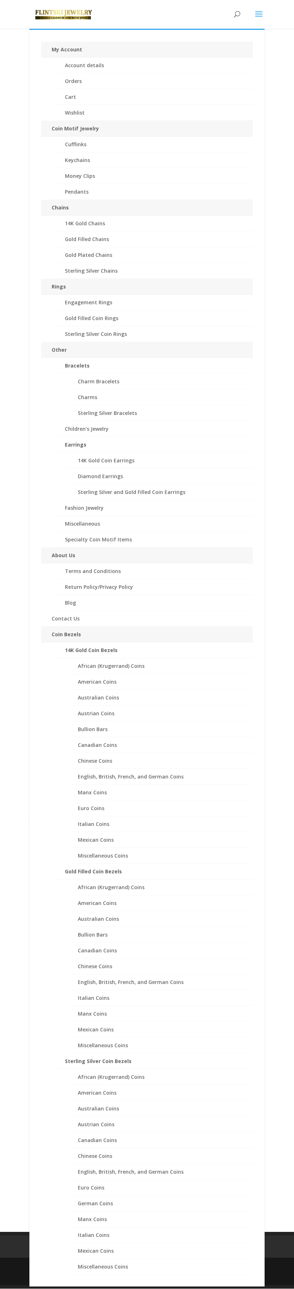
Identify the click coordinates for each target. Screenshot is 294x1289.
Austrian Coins (96, 713)
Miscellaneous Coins (103, 855)
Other (59, 349)
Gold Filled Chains (87, 239)
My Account (67, 49)
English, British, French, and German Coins (131, 776)
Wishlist (75, 112)
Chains (60, 207)
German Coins (95, 1203)
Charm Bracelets (98, 381)
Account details (84, 65)
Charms (87, 397)
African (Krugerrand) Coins (111, 665)
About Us (63, 555)
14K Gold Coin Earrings (106, 460)
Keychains (77, 160)
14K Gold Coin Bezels (91, 650)
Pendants (77, 191)
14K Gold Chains (85, 223)
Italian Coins (93, 824)
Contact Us (66, 618)
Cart (70, 96)
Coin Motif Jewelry (75, 128)
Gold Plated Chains (88, 254)
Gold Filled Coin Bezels (93, 871)
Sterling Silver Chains (91, 270)
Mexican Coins (96, 839)
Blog (70, 602)
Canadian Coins (97, 744)
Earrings (75, 444)
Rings (59, 286)
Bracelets (77, 365)
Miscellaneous (82, 523)
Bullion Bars (93, 729)
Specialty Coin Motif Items (98, 539)
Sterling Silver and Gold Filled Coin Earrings (131, 492)
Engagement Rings (88, 302)
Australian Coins (98, 697)
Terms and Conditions (93, 571)
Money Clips (80, 175)
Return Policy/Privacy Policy (99, 586)
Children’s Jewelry (87, 428)
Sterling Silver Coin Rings (96, 334)
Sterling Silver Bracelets (107, 413)
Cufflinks (75, 144)
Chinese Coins (95, 760)
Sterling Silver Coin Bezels (98, 1061)
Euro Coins (91, 808)
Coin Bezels (66, 634)
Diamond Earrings (100, 476)
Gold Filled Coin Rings (91, 318)
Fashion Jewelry (84, 507)
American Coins (97, 681)
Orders (73, 81)
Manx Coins (92, 792)
